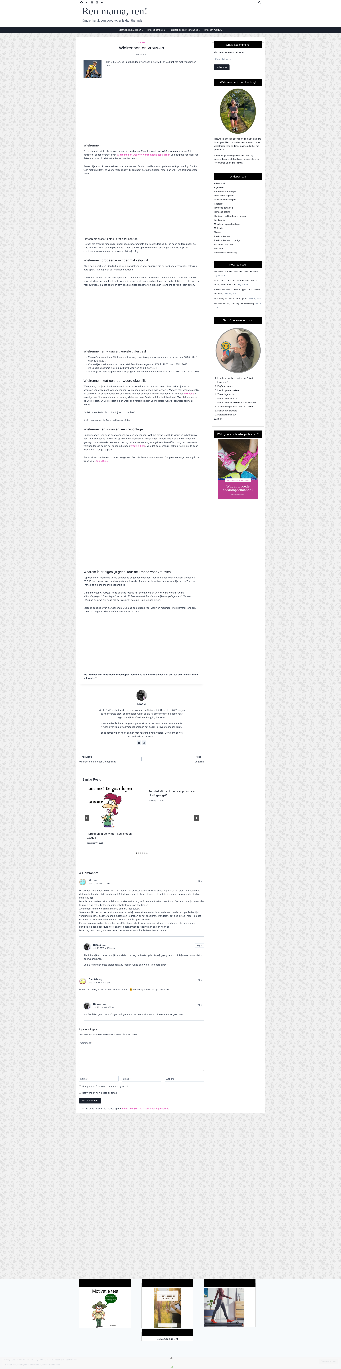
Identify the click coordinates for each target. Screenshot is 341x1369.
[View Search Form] (259, 2)
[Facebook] (81, 2)
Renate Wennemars (227, 410)
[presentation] (110, 806)
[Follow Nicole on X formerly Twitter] (144, 742)
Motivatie (218, 228)
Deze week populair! (224, 195)
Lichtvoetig (219, 220)
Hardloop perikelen (223, 208)
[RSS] (97, 2)
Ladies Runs (101, 461)
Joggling (199, 759)
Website (170, 1079)
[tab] (136, 853)
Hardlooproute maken (228, 390)
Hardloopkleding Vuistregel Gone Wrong (234, 303)
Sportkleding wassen (227, 406)
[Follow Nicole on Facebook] (139, 742)
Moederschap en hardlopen (227, 224)
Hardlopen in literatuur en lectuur (230, 216)
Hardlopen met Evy (212, 30)
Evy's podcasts (225, 386)
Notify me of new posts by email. (99, 1092)
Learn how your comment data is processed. (146, 1108)
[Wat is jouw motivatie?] (105, 1308)
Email (127, 1079)
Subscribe (221, 67)
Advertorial (219, 183)
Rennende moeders (223, 244)
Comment (86, 1042)
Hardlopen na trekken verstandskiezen (236, 402)
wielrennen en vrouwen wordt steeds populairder (143, 154)
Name (84, 1079)
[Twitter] (86, 2)
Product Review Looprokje (227, 240)
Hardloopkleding (222, 212)
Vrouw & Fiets (137, 446)
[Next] (196, 818)
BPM (219, 419)
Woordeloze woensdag (225, 252)
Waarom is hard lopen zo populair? (97, 759)
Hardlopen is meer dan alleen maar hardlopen (236, 271)
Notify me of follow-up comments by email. (105, 1086)
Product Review (222, 236)
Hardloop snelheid (226, 378)
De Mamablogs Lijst (167, 1339)
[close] (171, 1358)
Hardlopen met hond (227, 398)
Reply (199, 881)
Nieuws (141, 43)
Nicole (141, 704)
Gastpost (218, 204)
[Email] (102, 2)
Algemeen (219, 187)
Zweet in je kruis (225, 394)
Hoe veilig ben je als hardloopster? (231, 298)
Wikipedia (189, 393)
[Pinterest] (92, 2)
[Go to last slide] (87, 818)
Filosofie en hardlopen (225, 199)
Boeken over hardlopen (225, 191)
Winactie (218, 248)
